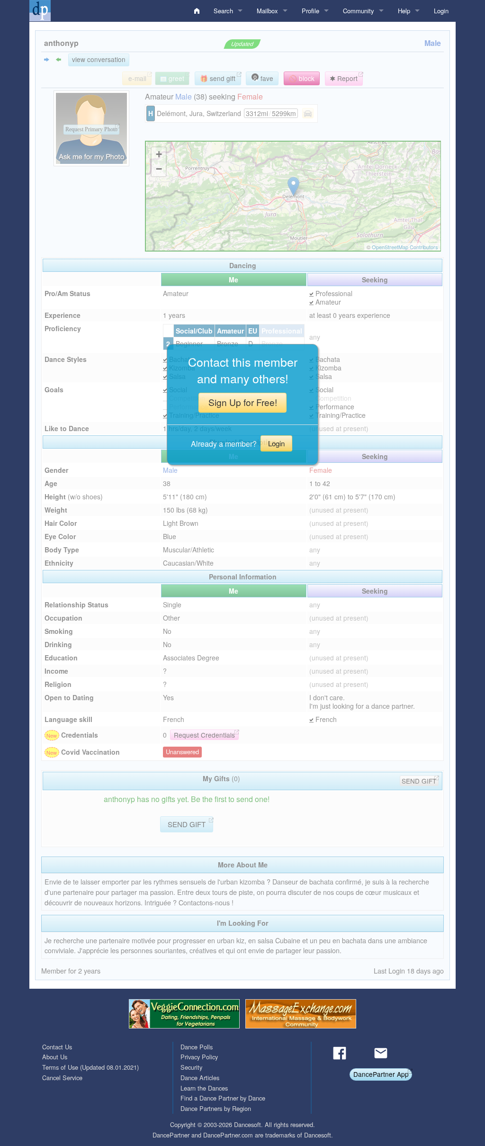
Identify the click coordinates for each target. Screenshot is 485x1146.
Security (191, 1067)
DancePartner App (381, 1074)
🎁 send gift (217, 78)
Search (223, 10)
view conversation (99, 59)
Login (441, 10)
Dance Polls (196, 1046)
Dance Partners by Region (215, 1108)
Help (404, 10)
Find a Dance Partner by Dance (222, 1097)
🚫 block (301, 78)
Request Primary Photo (91, 129)
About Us (54, 1056)
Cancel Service (62, 1077)
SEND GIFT (419, 780)
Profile (310, 10)
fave (266, 78)
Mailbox (267, 10)
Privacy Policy (199, 1056)
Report (346, 78)
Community (358, 10)
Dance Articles (199, 1077)
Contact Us (57, 1046)
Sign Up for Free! (242, 402)
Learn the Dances (204, 1087)
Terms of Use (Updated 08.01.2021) (90, 1067)
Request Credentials (204, 735)
